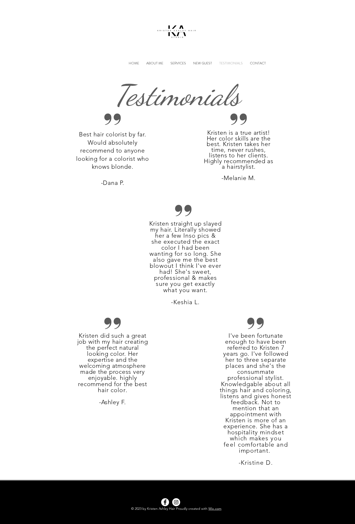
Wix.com (214, 508)
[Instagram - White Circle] (176, 502)
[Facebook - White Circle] (165, 502)
